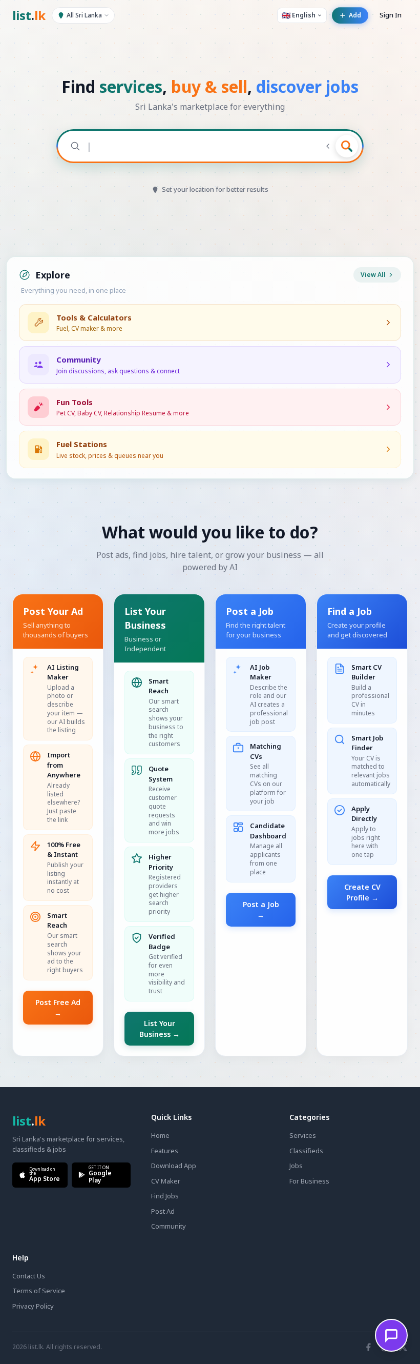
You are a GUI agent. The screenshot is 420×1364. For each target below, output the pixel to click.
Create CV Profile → (362, 892)
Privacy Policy (33, 1306)
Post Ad (163, 1211)
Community (168, 1226)
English (299, 15)
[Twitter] (403, 1347)
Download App (173, 1165)
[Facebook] (368, 1347)
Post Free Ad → (57, 1007)
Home (160, 1135)
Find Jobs (165, 1195)
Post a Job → (261, 909)
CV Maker (165, 1181)
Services (302, 1135)
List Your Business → (159, 1028)
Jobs (296, 1165)
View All (373, 274)
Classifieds (306, 1150)
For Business (309, 1181)
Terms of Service (38, 1290)
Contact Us (28, 1275)
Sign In (391, 14)
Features (164, 1150)
